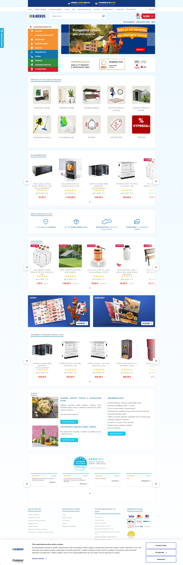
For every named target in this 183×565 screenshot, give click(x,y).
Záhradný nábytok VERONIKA (118, 420)
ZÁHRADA (38, 60)
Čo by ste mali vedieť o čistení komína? (122, 408)
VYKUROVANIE (40, 69)
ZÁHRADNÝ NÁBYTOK (43, 65)
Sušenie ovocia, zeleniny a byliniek (120, 425)
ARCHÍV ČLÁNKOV (116, 433)
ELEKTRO (38, 48)
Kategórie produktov (42, 27)
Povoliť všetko (161, 545)
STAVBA (38, 56)
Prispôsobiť (159, 552)
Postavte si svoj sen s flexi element (121, 422)
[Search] (103, 16)
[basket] (138, 16)
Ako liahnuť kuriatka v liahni (117, 414)
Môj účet (152, 9)
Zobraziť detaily (38, 558)
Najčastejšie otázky (143, 22)
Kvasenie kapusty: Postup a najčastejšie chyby (124, 403)
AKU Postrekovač (114, 428)
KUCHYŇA (38, 31)
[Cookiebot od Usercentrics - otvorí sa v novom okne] (18, 560)
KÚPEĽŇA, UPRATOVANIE (44, 35)
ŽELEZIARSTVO (40, 52)
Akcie (153, 22)
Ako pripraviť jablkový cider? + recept (121, 405)
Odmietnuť (161, 559)
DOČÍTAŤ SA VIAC (68, 422)
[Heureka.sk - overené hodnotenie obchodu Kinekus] (91, 463)
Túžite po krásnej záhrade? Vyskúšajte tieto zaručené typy (129, 417)
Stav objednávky (129, 22)
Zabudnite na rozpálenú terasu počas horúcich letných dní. (128, 411)
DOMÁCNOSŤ (40, 39)
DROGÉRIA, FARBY (41, 44)
